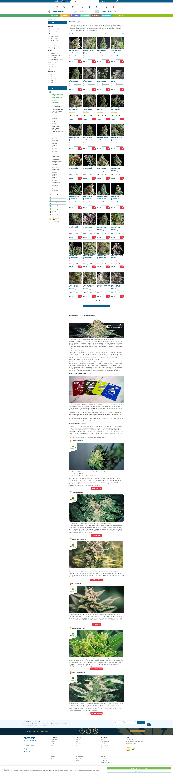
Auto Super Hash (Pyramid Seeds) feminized (87, 198)
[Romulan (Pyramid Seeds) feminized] (103, 43)
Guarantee (103, 756)
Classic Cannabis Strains (57, 120)
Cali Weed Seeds (55, 140)
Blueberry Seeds (55, 138)
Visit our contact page (30, 745)
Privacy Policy (40, 725)
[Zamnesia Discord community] (29, 751)
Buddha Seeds (55, 177)
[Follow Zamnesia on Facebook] (24, 749)
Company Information (105, 741)
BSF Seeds (54, 175)
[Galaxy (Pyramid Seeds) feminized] (103, 101)
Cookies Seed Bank (56, 183)
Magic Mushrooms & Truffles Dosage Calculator (135, 741)
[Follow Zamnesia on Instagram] (26, 749)
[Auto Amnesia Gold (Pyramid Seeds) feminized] (89, 248)
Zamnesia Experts (79, 756)
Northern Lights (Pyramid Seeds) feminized (73, 257)
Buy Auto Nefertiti (96, 488)
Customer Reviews (79, 749)
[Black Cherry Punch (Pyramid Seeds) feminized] (117, 278)
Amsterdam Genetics (56, 162)
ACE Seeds (54, 158)
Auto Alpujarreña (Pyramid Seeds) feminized (115, 227)
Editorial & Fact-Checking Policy (107, 762)
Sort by (105, 33)
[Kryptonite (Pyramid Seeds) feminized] (75, 73)
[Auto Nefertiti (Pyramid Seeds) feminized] (89, 160)
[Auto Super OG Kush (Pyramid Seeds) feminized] (89, 278)
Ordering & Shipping (105, 745)
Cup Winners (54, 121)
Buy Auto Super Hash (96, 668)
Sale (52, 758)
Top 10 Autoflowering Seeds (57, 106)
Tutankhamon (116, 343)
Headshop (55, 194)
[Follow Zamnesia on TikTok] (24, 751)
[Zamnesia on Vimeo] (29, 749)
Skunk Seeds (54, 151)
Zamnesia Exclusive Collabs (57, 131)
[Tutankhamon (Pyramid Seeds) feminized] (117, 101)
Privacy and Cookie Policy (106, 749)
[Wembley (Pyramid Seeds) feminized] (89, 130)
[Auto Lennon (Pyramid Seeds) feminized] (103, 160)
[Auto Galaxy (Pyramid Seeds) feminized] (103, 130)
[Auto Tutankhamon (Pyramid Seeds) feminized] (75, 130)
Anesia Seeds (55, 164)
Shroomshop (55, 206)
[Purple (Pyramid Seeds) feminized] (117, 248)
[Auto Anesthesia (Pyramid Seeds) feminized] (117, 160)
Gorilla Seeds (54, 145)
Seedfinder (78, 739)
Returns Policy (104, 752)
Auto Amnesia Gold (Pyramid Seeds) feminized (88, 257)
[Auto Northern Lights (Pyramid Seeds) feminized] (117, 130)
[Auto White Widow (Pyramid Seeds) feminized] (75, 189)
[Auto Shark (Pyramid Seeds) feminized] (75, 160)
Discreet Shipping (79, 758)
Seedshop (55, 92)
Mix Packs (54, 129)
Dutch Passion (55, 192)
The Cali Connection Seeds (57, 179)
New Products (78, 743)
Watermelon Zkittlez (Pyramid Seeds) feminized (88, 52)
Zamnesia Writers (79, 754)
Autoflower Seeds (55, 95)
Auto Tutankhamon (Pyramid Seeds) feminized (74, 139)
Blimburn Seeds (55, 170)
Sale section (55, 215)
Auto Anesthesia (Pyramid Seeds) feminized (115, 168)
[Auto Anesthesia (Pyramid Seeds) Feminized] (96, 688)
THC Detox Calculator (130, 739)
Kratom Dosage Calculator (131, 743)
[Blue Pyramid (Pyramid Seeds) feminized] (75, 219)
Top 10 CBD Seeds (55, 112)
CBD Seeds (54, 100)
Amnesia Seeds (55, 137)
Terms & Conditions (104, 747)
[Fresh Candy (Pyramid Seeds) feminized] (75, 101)
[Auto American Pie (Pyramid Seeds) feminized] (103, 248)
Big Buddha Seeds (55, 169)
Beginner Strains (55, 116)
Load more (96, 306)
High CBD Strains (55, 126)
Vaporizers (53, 743)
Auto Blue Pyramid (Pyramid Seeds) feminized (88, 109)
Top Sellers (78, 745)
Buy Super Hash (96, 624)
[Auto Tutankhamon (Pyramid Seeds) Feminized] (96, 555)
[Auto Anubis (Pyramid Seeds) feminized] (103, 189)
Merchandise (56, 212)
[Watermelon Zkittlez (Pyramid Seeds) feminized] (89, 43)
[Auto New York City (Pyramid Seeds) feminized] (117, 189)
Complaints (103, 758)
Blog (77, 741)
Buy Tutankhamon (96, 535)
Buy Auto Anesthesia (96, 713)
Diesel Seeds (54, 143)
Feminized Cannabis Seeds (57, 94)
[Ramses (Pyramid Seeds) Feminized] (103, 278)
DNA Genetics (55, 187)
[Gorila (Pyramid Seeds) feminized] (117, 73)
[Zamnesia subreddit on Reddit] (26, 751)
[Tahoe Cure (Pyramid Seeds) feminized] (117, 43)
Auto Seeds (54, 166)
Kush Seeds (54, 148)
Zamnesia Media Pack (80, 752)
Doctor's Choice (55, 188)
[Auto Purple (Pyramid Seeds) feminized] (89, 219)
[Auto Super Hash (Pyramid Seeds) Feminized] (96, 643)
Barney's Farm (55, 167)
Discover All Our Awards (137, 731)
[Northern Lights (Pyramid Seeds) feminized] (75, 248)
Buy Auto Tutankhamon (96, 579)
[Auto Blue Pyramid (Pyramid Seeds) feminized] (89, 101)
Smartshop (55, 203)
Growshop (55, 209)
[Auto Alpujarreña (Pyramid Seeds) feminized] (117, 219)
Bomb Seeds (54, 172)
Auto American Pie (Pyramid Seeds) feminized (102, 257)
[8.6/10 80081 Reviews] (56, 218)
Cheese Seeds (55, 141)
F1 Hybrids (54, 99)
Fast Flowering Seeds (56, 125)
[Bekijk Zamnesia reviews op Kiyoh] (50, 218)
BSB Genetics (54, 174)
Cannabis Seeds (54, 739)
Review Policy (103, 754)
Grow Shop (53, 752)
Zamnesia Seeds (55, 102)
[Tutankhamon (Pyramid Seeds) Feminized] (96, 508)
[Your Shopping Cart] (116, 11)
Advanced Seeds (55, 159)
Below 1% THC (55, 118)
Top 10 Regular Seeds (56, 108)
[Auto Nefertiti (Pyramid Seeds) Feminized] (96, 456)
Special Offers (53, 756)
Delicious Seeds (55, 185)
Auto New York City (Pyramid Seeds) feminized (116, 198)
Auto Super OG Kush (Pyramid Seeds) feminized (88, 287)
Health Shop (53, 745)
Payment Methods (104, 743)
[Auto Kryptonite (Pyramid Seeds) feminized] (103, 219)
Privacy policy (97, 767)
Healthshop (55, 200)
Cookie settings (139, 771)
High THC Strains (55, 128)
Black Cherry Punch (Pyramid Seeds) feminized (116, 287)
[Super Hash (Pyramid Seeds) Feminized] (96, 599)
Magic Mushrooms (54, 749)
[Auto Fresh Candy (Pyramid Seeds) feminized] (75, 278)
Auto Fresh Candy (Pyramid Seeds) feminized (73, 287)
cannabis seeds (97, 25)
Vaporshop (55, 197)
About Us (77, 747)
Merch (52, 754)
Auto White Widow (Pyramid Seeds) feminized (74, 198)
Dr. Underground (55, 190)
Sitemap (77, 760)
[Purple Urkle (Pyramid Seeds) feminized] (103, 73)
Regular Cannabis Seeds (57, 97)
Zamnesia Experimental (56, 133)
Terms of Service (46, 725)
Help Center (103, 739)
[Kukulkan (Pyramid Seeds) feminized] (75, 43)
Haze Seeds (54, 146)
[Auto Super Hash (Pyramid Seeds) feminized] (89, 189)
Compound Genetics (56, 182)
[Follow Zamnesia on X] (31, 749)
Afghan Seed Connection (57, 161)
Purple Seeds (54, 150)
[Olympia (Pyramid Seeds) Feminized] (89, 73)
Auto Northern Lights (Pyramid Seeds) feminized (116, 139)
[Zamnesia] (60, 11)
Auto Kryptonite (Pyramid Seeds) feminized (101, 227)
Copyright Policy (104, 760)
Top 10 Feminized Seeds (57, 111)
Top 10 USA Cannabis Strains (57, 109)
